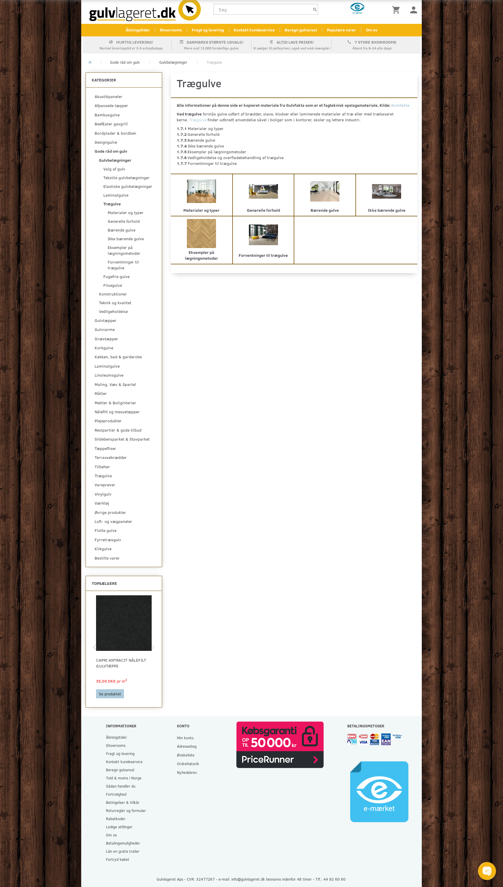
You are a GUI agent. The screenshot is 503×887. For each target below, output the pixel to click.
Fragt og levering (208, 30)
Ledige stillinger (119, 826)
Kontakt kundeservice (254, 30)
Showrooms (171, 30)
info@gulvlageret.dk (248, 879)
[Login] (413, 9)
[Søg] (315, 9)
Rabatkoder (115, 818)
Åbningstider (138, 30)
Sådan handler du (120, 785)
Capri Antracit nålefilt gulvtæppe (121, 663)
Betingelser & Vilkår (122, 802)
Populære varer (341, 30)
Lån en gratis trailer (122, 851)
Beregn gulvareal (301, 30)
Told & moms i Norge (123, 777)
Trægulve (197, 119)
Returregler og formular (126, 810)
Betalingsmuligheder (123, 842)
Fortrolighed (116, 794)
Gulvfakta (400, 105)
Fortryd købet (117, 859)
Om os (371, 30)
